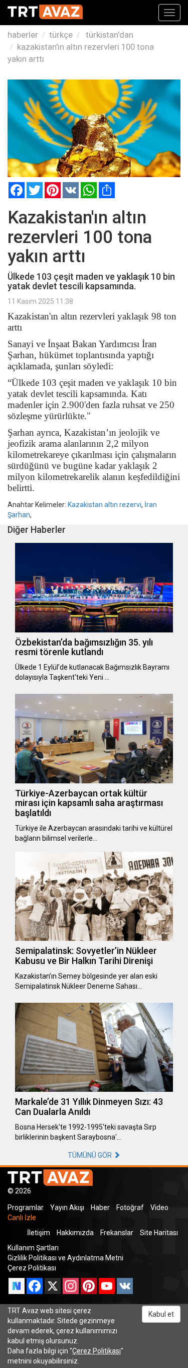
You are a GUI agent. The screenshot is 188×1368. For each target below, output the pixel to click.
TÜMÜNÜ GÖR (90, 1155)
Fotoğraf (130, 1207)
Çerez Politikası (32, 1268)
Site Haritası (159, 1233)
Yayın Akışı (67, 1207)
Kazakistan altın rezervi (104, 505)
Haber (100, 1207)
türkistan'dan (108, 35)
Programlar (26, 1207)
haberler (23, 35)
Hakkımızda (75, 1233)
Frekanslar (116, 1233)
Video (159, 1207)
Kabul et (161, 1314)
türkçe (61, 35)
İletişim (38, 1233)
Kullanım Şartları (33, 1248)
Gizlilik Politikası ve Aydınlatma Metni (65, 1258)
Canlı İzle (22, 1218)
